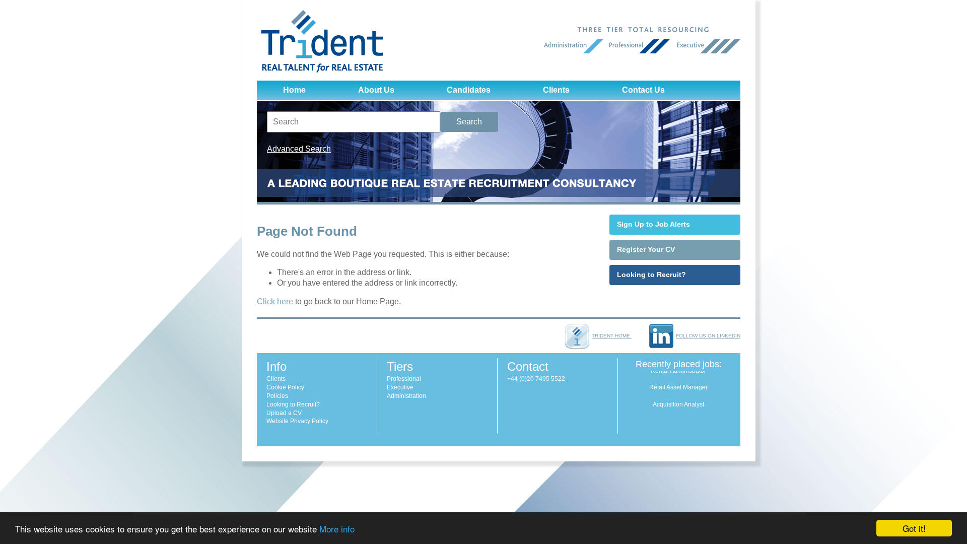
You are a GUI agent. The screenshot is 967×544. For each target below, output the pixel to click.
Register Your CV (646, 249)
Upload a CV (284, 413)
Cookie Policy (285, 387)
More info (337, 528)
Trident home (612, 335)
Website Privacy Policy (297, 421)
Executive (400, 387)
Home (294, 90)
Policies (277, 395)
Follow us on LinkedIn (708, 335)
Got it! (914, 528)
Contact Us (643, 90)
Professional (404, 378)
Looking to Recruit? (651, 274)
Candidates (469, 90)
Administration (406, 395)
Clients (556, 90)
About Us (376, 90)
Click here (275, 301)
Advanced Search (299, 149)
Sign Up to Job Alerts (653, 224)
